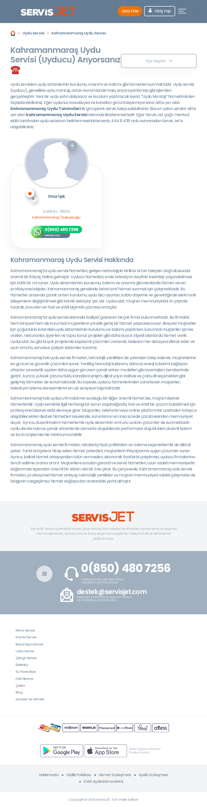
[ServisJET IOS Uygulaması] (105, 750)
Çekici (20, 685)
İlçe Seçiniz (156, 60)
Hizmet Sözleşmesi (115, 774)
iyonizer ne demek (30, 699)
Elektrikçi (22, 665)
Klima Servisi (25, 630)
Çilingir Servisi (26, 658)
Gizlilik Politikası (78, 774)
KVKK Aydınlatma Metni (103, 781)
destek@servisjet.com (112, 592)
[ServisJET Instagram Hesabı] (44, 574)
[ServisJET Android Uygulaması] (61, 750)
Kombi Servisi (26, 637)
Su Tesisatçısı (26, 671)
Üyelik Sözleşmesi (153, 774)
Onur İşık (56, 196)
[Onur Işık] (56, 163)
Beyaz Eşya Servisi (29, 644)
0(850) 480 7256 (126, 568)
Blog (19, 692)
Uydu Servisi (25, 651)
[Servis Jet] (12, 33)
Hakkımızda (49, 774)
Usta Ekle (130, 11)
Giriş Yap (162, 11)
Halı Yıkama (24, 679)
